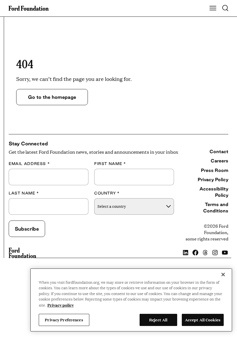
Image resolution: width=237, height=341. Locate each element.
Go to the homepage (52, 97)
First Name (110, 164)
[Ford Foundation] (22, 253)
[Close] (223, 274)
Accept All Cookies (203, 320)
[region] (131, 300)
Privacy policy (60, 305)
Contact (219, 151)
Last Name (24, 193)
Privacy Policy (213, 179)
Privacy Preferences (64, 320)
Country (107, 193)
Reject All (158, 320)
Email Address (29, 164)
